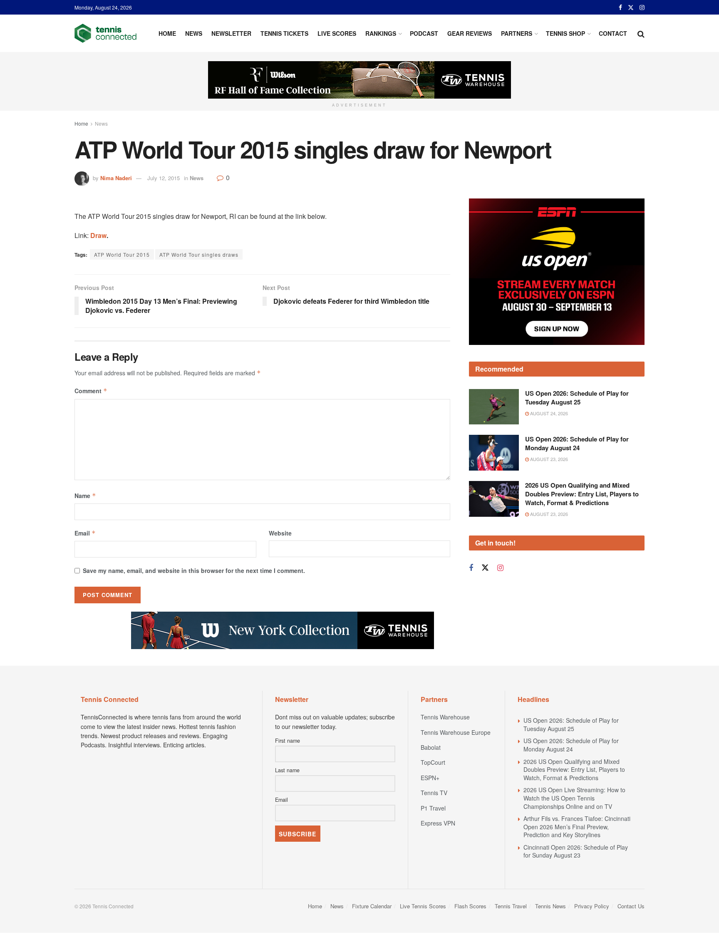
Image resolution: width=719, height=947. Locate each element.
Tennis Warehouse (445, 717)
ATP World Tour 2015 (122, 254)
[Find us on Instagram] (642, 7)
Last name (287, 770)
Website (280, 533)
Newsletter (231, 33)
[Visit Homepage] (105, 33)
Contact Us (631, 906)
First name (287, 740)
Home (167, 33)
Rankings (380, 33)
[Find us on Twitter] (631, 7)
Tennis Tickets (284, 33)
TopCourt (433, 762)
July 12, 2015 (163, 178)
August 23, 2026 (548, 459)
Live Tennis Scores (423, 906)
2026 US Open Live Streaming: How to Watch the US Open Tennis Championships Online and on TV (574, 798)
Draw (98, 235)
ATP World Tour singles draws (198, 254)
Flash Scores (470, 906)
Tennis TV (434, 792)
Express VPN (438, 823)
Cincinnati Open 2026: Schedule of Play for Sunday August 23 (575, 851)
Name (85, 495)
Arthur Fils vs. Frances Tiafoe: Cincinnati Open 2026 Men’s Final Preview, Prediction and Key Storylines (576, 826)
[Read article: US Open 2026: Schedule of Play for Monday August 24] (494, 453)
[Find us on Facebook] (620, 7)
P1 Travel (433, 808)
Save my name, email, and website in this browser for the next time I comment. (194, 570)
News (193, 33)
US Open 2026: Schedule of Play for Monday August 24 (577, 443)
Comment (90, 391)
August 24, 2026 (548, 413)
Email (85, 533)
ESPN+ (430, 777)
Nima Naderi (116, 178)
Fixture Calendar (372, 906)
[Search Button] (641, 33)
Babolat (431, 747)
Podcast (424, 33)
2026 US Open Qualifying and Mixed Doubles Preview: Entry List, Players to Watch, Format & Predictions (582, 494)
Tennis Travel (511, 906)
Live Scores (336, 33)
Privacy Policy (591, 906)
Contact (613, 33)
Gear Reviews (469, 33)
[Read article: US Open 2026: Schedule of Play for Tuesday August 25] (494, 407)
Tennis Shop (565, 33)
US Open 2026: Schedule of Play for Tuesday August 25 (577, 398)
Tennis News (550, 906)
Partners (516, 33)
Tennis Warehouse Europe (456, 732)
